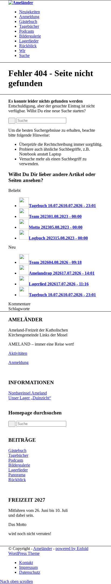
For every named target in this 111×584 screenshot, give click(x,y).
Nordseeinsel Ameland (27, 393)
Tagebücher (18, 455)
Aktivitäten (17, 353)
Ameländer (42, 548)
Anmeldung (18, 362)
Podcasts (15, 460)
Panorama (16, 474)
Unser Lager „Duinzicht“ (29, 398)
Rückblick (17, 479)
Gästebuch (17, 450)
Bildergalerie (19, 465)
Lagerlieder (18, 470)
